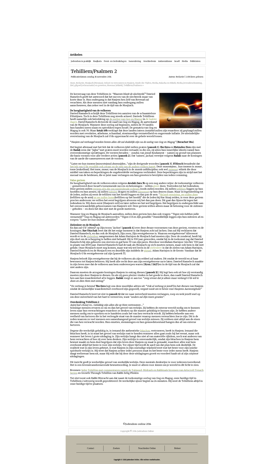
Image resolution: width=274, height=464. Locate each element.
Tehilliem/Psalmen (133, 85)
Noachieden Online (147, 448)
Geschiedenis (149, 61)
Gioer (72, 83)
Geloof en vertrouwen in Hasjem (119, 83)
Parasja (139, 45)
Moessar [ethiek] (115, 85)
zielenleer (156, 247)
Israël (177, 61)
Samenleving (135, 61)
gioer (156, 186)
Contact (90, 448)
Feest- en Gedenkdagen (115, 61)
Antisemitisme (165, 61)
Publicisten (195, 61)
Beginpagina (78, 45)
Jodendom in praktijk (81, 61)
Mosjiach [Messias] (94, 83)
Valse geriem (77, 180)
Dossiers (121, 45)
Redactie (80, 83)
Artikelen (103, 45)
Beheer (177, 448)
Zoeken (116, 448)
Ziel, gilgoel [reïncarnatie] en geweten (88, 85)
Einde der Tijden (143, 83)
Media (185, 61)
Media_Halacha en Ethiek (164, 83)
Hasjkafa (97, 61)
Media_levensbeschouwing (189, 83)
